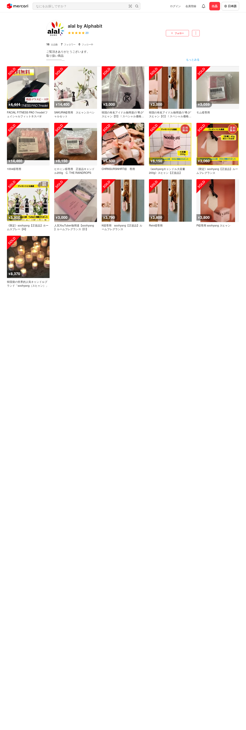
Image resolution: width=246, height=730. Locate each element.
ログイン (175, 6)
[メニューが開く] (196, 33)
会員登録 (190, 6)
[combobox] (86, 6)
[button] (130, 6)
